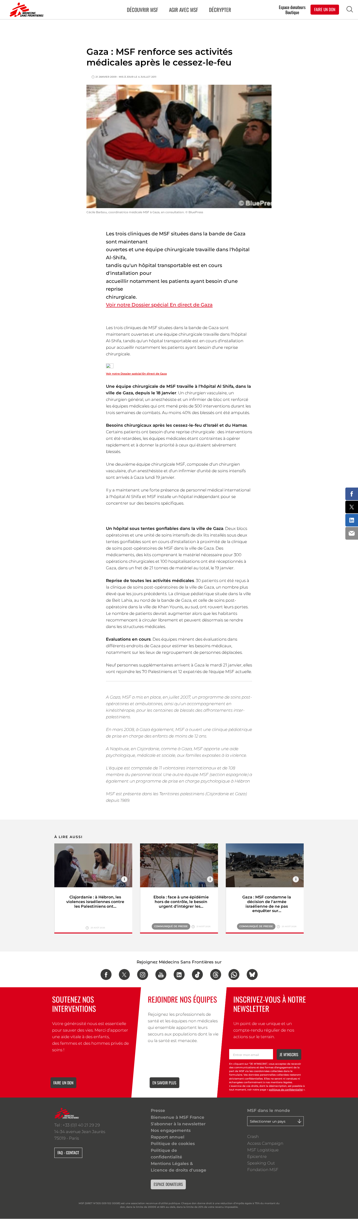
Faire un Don (324, 9)
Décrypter (220, 9)
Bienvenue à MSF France (177, 1117)
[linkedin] (179, 974)
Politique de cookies (173, 1143)
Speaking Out (261, 1163)
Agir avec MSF (183, 9)
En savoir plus (164, 1083)
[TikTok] (197, 974)
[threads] (215, 974)
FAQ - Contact (68, 1152)
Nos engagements (171, 1130)
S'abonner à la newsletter (178, 1123)
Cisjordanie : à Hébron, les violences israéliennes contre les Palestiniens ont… (95, 902)
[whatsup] (233, 974)
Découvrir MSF (142, 9)
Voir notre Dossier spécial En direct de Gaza (159, 305)
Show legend (124, 879)
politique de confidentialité (286, 1089)
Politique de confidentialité (166, 1153)
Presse (158, 1110)
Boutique (292, 12)
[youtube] (160, 974)
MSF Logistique (263, 1149)
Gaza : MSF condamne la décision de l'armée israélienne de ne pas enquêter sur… (266, 904)
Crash (253, 1136)
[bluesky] (252, 974)
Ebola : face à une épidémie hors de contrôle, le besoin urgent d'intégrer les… (181, 902)
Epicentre (257, 1156)
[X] (124, 974)
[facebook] (106, 974)
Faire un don (63, 1083)
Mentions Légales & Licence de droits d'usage (178, 1167)
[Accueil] (25, 9)
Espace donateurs (292, 6)
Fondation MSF (262, 1169)
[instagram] (142, 974)
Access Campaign (265, 1143)
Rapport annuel (167, 1137)
